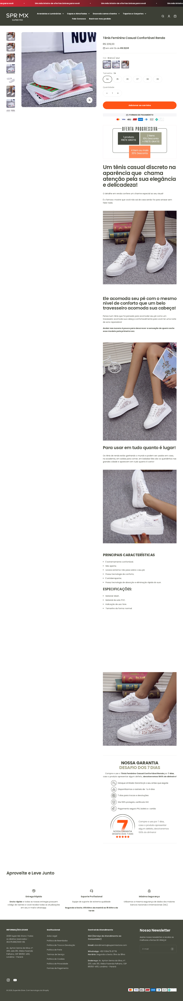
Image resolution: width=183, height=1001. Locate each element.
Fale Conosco (79, 18)
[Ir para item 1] (10, 36)
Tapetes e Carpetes (133, 13)
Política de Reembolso (57, 940)
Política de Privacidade (57, 963)
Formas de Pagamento (57, 968)
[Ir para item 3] (10, 58)
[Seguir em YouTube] (15, 980)
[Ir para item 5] (10, 79)
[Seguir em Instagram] (8, 980)
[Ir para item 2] (10, 47)
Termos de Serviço (55, 954)
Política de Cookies (56, 959)
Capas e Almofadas (77, 13)
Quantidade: (109, 87)
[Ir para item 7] (10, 104)
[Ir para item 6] (10, 92)
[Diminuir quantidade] (107, 93)
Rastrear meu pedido (100, 18)
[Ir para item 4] (10, 69)
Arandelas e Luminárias (49, 13)
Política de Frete (54, 949)
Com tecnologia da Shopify (37, 990)
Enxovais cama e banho (105, 13)
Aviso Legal (52, 936)
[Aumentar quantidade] (118, 93)
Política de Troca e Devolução (61, 945)
